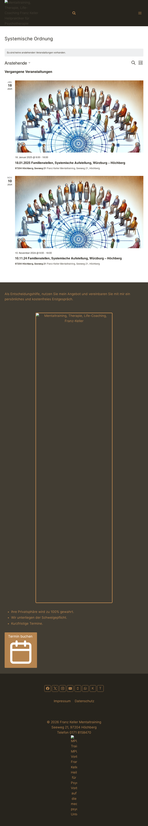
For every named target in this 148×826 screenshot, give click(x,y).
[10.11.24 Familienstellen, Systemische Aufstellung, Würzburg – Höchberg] (79, 212)
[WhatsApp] (85, 688)
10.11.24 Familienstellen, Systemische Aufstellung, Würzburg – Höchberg (68, 258)
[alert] (74, 53)
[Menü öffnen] (139, 13)
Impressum (62, 701)
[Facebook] (47, 688)
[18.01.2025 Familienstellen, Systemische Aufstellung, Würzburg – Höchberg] (79, 116)
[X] (55, 688)
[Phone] (78, 688)
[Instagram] (62, 688)
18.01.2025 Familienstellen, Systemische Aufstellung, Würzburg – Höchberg (70, 162)
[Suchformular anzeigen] (74, 13)
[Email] (70, 688)
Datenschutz (84, 701)
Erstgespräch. (62, 299)
